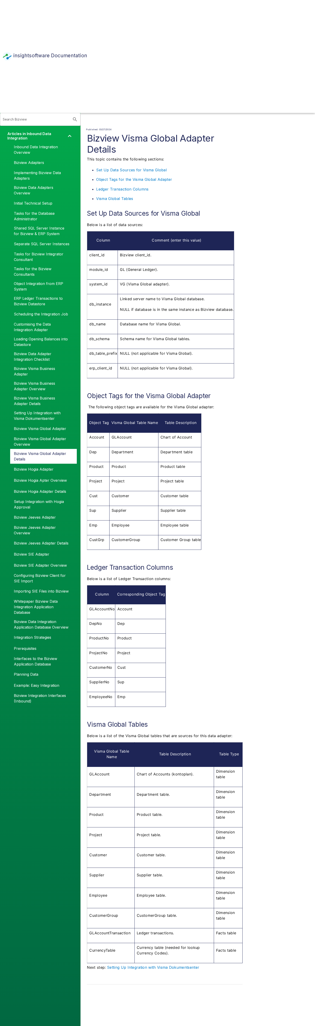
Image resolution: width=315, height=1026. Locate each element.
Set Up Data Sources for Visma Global (131, 170)
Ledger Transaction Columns (122, 189)
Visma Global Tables (114, 198)
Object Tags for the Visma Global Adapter (134, 179)
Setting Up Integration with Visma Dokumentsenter (153, 967)
